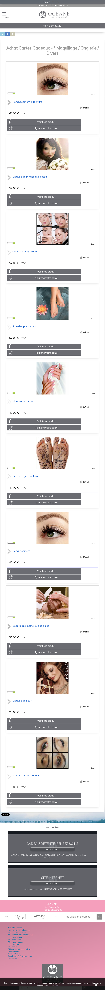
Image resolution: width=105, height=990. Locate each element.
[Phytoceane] (57, 918)
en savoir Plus (52, 985)
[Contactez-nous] (1, 34)
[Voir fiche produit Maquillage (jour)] (52, 692)
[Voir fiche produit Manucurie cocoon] (52, 393)
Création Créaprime (16, 958)
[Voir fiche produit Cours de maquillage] (52, 243)
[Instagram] (11, 34)
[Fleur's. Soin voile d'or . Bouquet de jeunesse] (6, 918)
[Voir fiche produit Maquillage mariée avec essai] (52, 168)
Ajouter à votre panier (46, 128)
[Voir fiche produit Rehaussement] (52, 543)
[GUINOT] (99, 918)
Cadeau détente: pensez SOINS (52, 843)
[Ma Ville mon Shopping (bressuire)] (78, 917)
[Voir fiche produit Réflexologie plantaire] (52, 468)
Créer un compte (60, 5)
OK (96, 985)
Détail (86, 108)
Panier (46, 1)
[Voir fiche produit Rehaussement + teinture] (52, 94)
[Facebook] (6, 34)
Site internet (52, 877)
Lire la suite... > (52, 849)
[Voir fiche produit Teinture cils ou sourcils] (52, 767)
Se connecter (43, 5)
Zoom (93, 94)
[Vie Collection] (20, 918)
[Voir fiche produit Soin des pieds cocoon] (52, 318)
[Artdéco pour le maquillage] (40, 918)
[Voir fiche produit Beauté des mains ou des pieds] (52, 618)
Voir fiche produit (46, 121)
